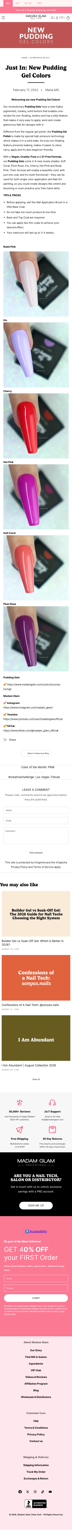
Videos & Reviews (36, 1377)
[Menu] (3, 18)
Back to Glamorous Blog (38, 753)
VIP (17, 3)
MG (8, 3)
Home (24, 58)
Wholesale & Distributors (36, 1397)
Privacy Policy (19, 867)
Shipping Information (36, 1465)
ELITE (28, 3)
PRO (39, 3)
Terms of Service (43, 867)
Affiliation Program (36, 1383)
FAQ (36, 1421)
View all (36, 1079)
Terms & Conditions (36, 1427)
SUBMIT (36, 1298)
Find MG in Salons (36, 1357)
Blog (36, 1390)
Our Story (36, 1350)
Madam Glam (24, 1514)
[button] (52, 17)
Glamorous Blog (39, 58)
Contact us (36, 1441)
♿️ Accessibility (36, 1231)
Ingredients (36, 1363)
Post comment (36, 853)
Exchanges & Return (36, 1478)
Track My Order (36, 1471)
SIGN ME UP (36, 1205)
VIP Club (36, 1370)
